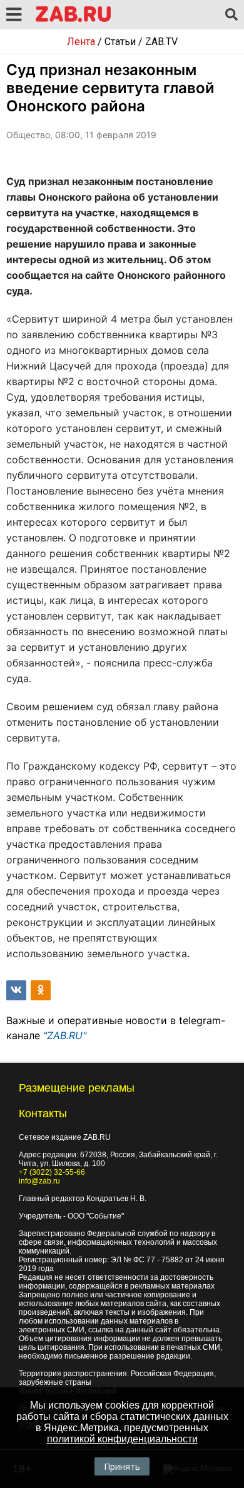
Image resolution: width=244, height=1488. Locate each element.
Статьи (120, 42)
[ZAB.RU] (73, 19)
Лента (81, 42)
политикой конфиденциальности (122, 1439)
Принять (122, 1466)
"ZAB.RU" (64, 1035)
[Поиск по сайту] (231, 15)
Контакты (43, 1113)
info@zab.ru (39, 1181)
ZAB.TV (161, 42)
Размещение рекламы (77, 1088)
